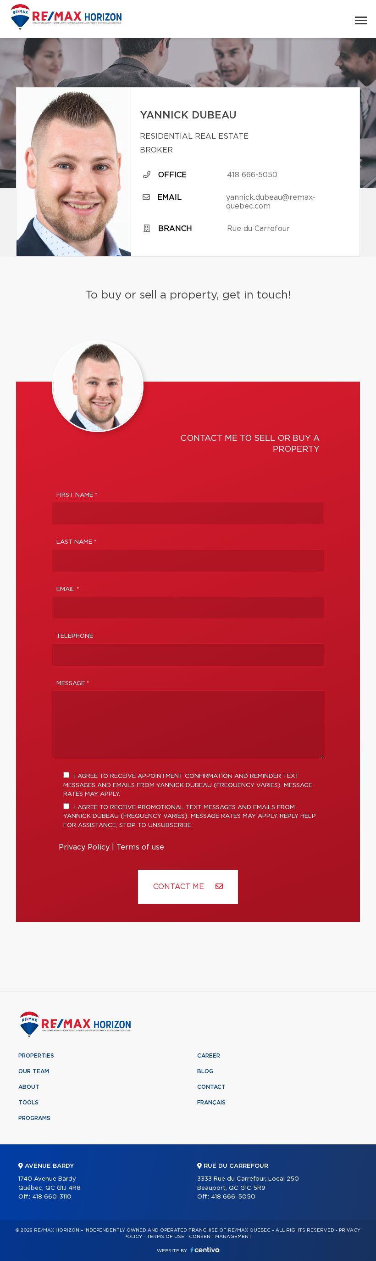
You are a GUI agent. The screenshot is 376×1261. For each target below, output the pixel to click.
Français (211, 1102)
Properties (36, 1055)
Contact (211, 1087)
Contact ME (179, 886)
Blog (205, 1071)
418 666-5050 (252, 175)
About (28, 1087)
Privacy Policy (84, 847)
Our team (33, 1071)
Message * (72, 684)
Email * (67, 589)
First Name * (77, 495)
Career (208, 1055)
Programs (34, 1118)
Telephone (74, 636)
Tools (28, 1102)
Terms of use (140, 847)
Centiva (205, 1250)
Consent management (220, 1236)
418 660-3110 (52, 1197)
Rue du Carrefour (258, 228)
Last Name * (76, 542)
